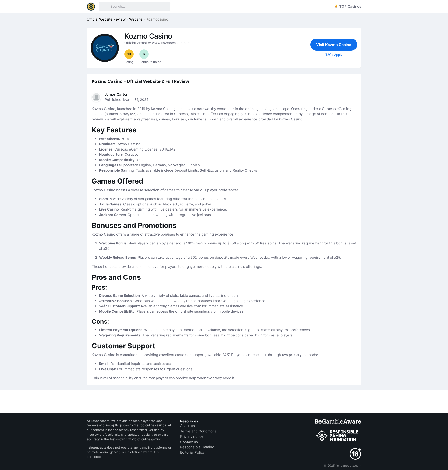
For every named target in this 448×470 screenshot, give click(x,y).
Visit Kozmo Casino (333, 44)
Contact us (189, 442)
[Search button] (104, 6)
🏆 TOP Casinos (347, 6)
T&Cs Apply (334, 55)
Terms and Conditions (198, 431)
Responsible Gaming (197, 447)
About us (187, 426)
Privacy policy (191, 436)
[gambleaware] (338, 421)
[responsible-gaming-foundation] (338, 436)
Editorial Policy (192, 452)
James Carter (116, 94)
